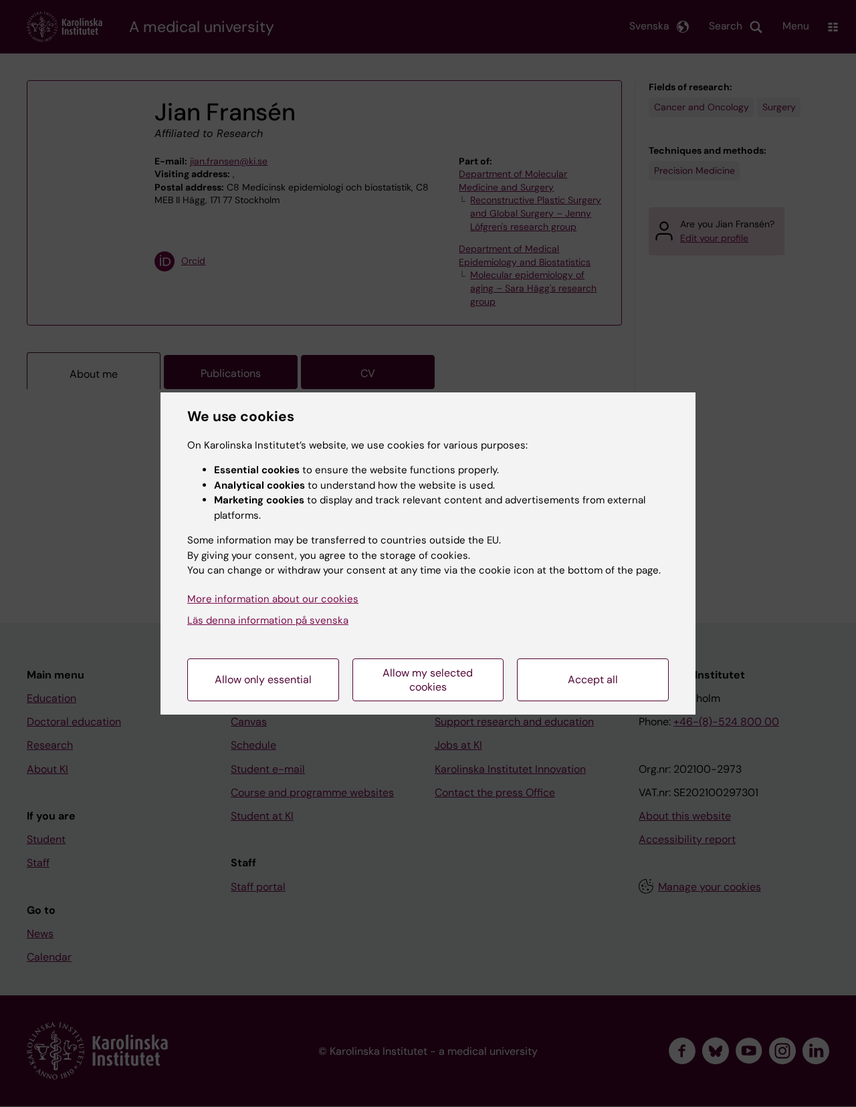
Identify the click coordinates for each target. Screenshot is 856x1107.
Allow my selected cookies (428, 680)
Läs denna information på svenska (267, 620)
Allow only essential (263, 679)
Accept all (593, 679)
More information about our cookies (272, 599)
